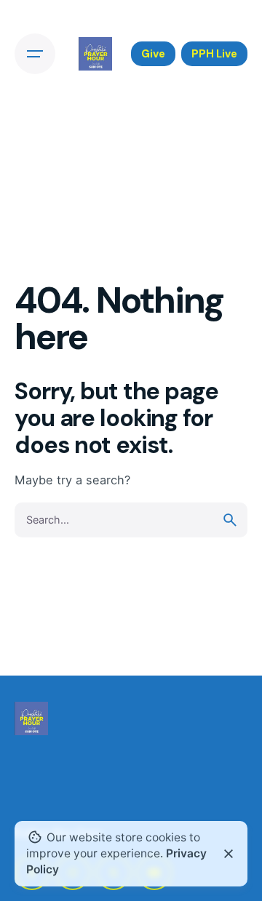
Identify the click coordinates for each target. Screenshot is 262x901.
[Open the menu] (35, 53)
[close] (228, 853)
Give (153, 54)
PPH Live (214, 54)
